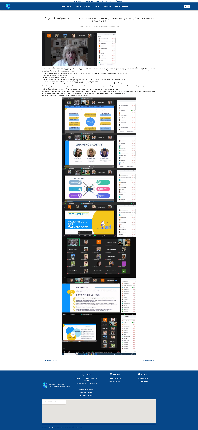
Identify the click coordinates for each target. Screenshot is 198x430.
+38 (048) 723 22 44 (86, 395)
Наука (97, 6)
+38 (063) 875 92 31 (86, 392)
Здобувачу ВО (88, 6)
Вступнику (78, 6)
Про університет (66, 6)
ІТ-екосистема (106, 6)
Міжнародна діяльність (121, 6)
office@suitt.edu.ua (115, 378)
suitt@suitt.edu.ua (114, 381)
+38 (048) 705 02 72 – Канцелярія (86, 383)
